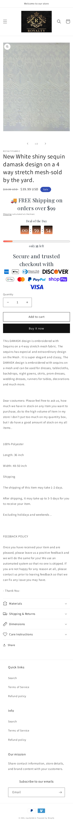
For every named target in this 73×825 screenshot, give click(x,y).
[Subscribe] (60, 792)
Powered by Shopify (45, 818)
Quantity (8, 294)
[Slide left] (27, 143)
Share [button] (11, 645)
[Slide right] (45, 143)
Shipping (7, 214)
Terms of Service (18, 687)
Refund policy (17, 696)
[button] (5, 21)
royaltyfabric (31, 818)
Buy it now (36, 328)
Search (12, 678)
